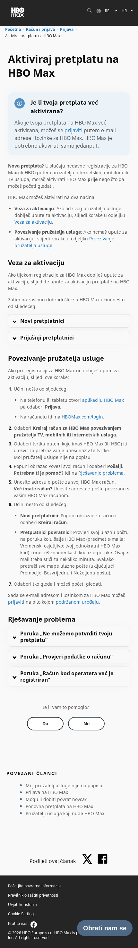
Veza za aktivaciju (33, 222)
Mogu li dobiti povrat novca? (56, 799)
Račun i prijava (40, 29)
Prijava (66, 29)
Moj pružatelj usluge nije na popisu (64, 785)
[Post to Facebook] (102, 859)
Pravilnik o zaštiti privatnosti (33, 895)
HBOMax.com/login (82, 417)
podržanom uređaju (77, 602)
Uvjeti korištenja (22, 904)
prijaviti (73, 130)
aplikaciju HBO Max (103, 400)
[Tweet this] (88, 859)
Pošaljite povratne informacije (35, 886)
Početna (13, 29)
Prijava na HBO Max (47, 792)
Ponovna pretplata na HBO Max (59, 806)
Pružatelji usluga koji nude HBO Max (65, 813)
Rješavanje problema (101, 473)
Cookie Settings (22, 914)
